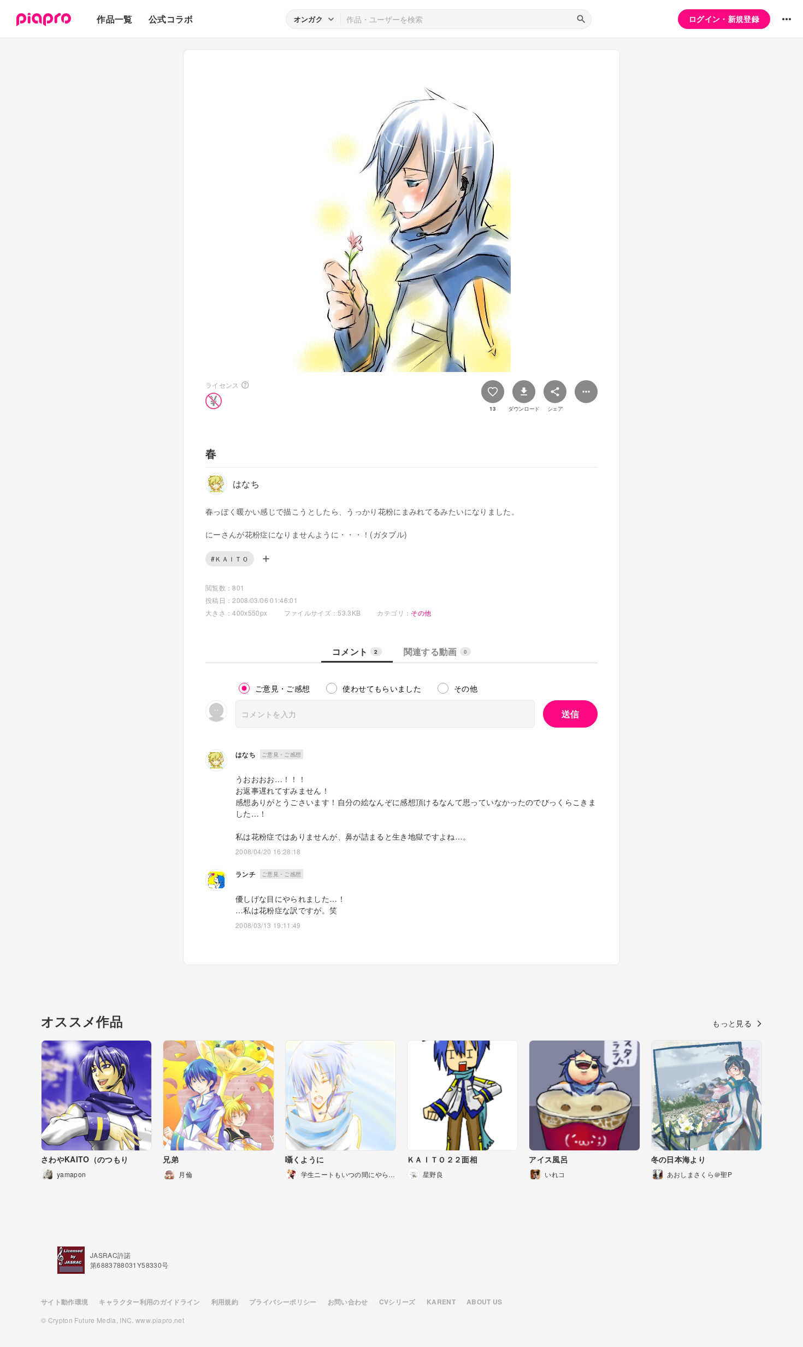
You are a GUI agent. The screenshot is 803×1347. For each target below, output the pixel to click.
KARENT (441, 1302)
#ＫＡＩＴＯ (230, 558)
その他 (421, 612)
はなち (245, 754)
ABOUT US (485, 1302)
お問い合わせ (348, 1302)
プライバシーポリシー (283, 1302)
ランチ (245, 874)
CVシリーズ (397, 1302)
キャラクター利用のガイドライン (149, 1302)
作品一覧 (114, 19)
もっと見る (732, 1023)
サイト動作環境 (64, 1302)
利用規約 (224, 1302)
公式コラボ (171, 19)
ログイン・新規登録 (724, 18)
